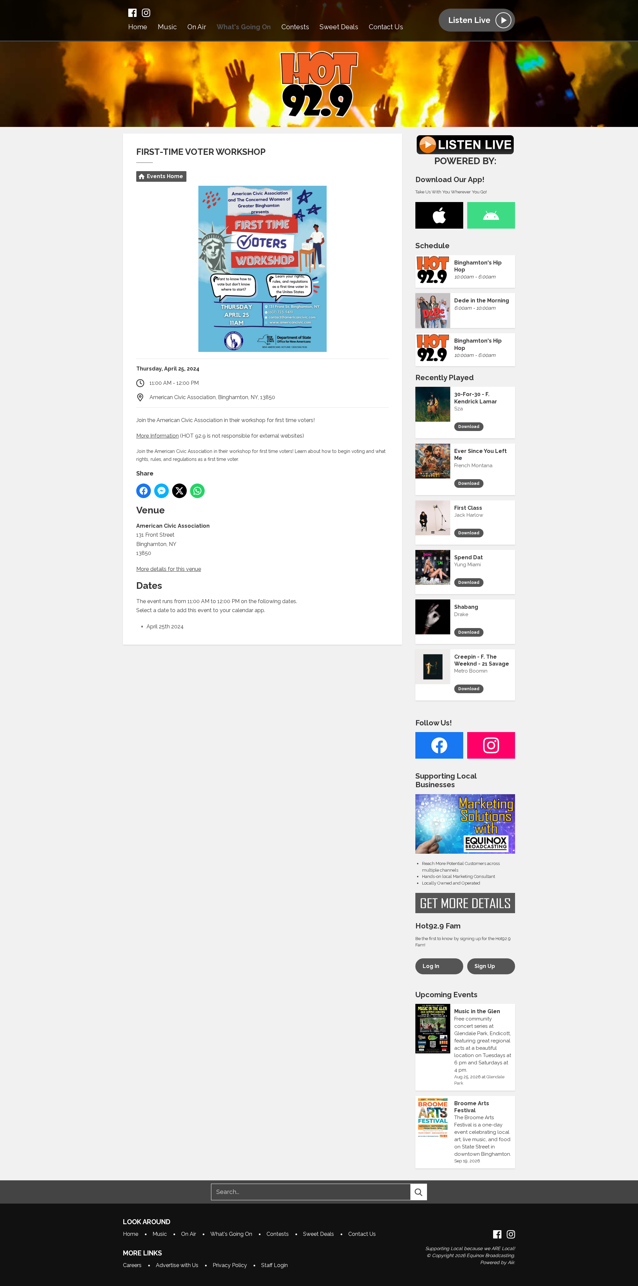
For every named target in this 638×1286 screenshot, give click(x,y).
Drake (461, 614)
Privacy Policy (230, 1265)
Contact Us (386, 27)
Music (167, 27)
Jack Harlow (468, 515)
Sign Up (485, 966)
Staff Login (274, 1265)
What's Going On (244, 27)
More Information (157, 436)
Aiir (511, 1262)
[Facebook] (132, 13)
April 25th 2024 (165, 626)
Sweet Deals (339, 27)
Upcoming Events (446, 994)
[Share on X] (179, 490)
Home (137, 27)
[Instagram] (146, 13)
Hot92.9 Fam (438, 925)
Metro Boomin (470, 671)
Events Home (165, 176)
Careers (132, 1265)
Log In (431, 966)
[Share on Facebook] (143, 490)
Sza (458, 409)
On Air (196, 27)
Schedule (432, 245)
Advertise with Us (177, 1265)
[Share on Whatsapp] (197, 490)
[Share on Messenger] (161, 490)
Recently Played (444, 377)
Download (468, 426)
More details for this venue (168, 569)
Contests (295, 27)
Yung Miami (467, 565)
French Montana (473, 466)
